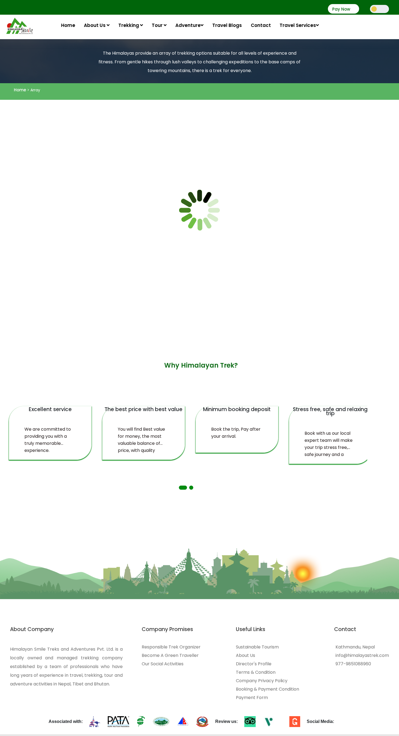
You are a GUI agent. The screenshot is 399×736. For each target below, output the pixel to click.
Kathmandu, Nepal (355, 647)
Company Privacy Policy (261, 681)
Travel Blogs (227, 25)
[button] (183, 488)
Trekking (129, 25)
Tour (158, 25)
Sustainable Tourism (257, 647)
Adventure (188, 25)
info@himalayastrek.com (362, 655)
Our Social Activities (162, 664)
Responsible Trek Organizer (171, 647)
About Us (95, 25)
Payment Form (252, 697)
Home (68, 25)
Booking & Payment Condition (267, 689)
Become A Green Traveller (170, 655)
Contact (261, 25)
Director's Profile (253, 664)
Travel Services (298, 25)
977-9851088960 (353, 664)
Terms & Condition (256, 672)
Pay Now (341, 9)
